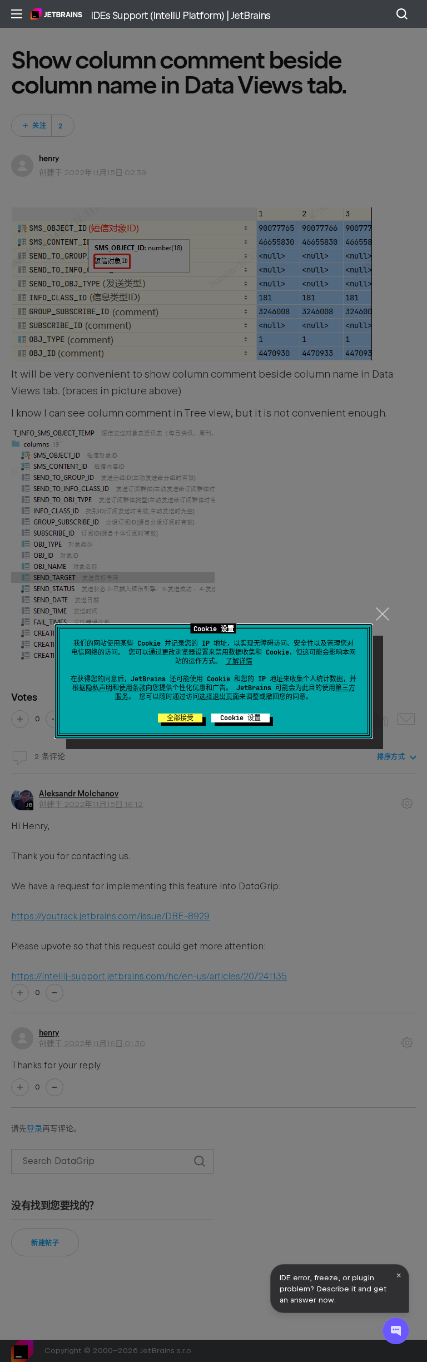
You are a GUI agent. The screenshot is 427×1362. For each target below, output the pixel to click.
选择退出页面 (219, 696)
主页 (56, 13)
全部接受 (180, 718)
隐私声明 (99, 688)
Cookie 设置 (240, 718)
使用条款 (132, 688)
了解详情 (239, 661)
